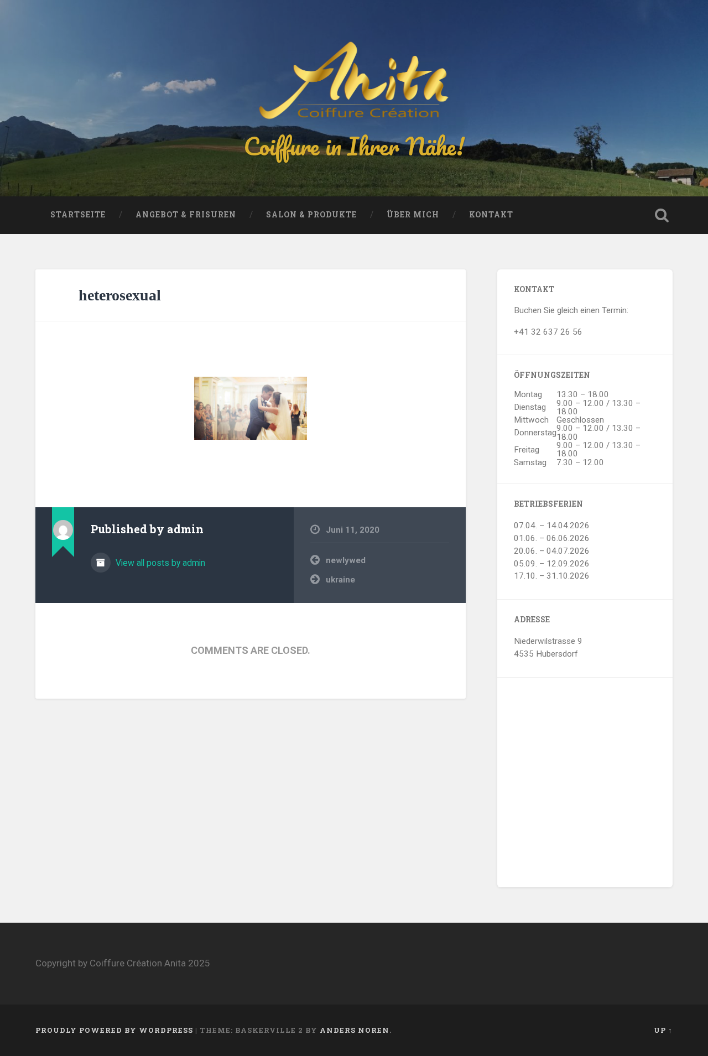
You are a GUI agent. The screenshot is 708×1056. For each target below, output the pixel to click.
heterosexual (120, 295)
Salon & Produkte (311, 215)
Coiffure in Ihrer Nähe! (354, 145)
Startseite (78, 215)
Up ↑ (663, 1030)
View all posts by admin (159, 563)
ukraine (340, 580)
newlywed (346, 560)
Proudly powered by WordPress (114, 1030)
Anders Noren (354, 1030)
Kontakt (491, 215)
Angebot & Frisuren (186, 215)
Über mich (413, 215)
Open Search (661, 215)
